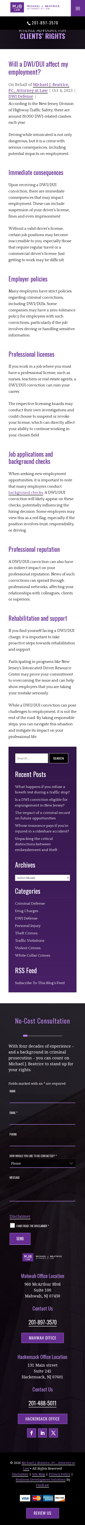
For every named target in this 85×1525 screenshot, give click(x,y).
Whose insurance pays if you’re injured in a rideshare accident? (42, 828)
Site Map (38, 1474)
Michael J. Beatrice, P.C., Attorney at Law (38, 87)
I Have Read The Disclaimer (32, 1225)
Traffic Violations (29, 941)
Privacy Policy (59, 1474)
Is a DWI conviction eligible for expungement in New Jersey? (41, 802)
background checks (25, 493)
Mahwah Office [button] (42, 1338)
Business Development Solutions (41, 1479)
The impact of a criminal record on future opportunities (42, 815)
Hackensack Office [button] (43, 1419)
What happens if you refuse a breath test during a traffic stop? (42, 789)
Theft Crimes (26, 933)
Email (14, 1112)
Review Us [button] (42, 1513)
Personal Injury (28, 926)
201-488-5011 (42, 1403)
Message (15, 1177)
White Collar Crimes (32, 955)
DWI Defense (20, 96)
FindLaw (42, 1485)
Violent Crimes (28, 948)
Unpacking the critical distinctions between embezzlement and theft (36, 844)
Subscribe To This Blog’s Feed (40, 983)
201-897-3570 (45, 23)
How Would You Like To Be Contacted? (33, 1156)
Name (12, 1091)
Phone (13, 1134)
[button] (77, 8)
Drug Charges (26, 911)
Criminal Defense (30, 904)
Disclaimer (20, 1216)
